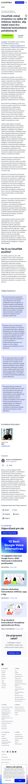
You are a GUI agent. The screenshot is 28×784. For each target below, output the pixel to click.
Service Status (6, 762)
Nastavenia (8, 780)
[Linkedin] (13, 752)
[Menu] (26, 2)
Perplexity (7, 514)
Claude (17, 514)
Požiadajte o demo (14, 653)
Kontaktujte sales (19, 2)
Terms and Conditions (6, 759)
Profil (10, 465)
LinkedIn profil (5, 446)
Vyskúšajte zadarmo (20, 36)
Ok (20, 780)
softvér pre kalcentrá (16, 45)
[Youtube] (15, 752)
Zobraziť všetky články (9, 533)
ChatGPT (7, 510)
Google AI (7, 518)
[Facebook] (7, 752)
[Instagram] (10, 752)
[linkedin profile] (3, 465)
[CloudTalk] (6, 2)
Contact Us (4, 754)
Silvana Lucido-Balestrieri (9, 11)
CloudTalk (4, 42)
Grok (15, 510)
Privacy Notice (5, 757)
